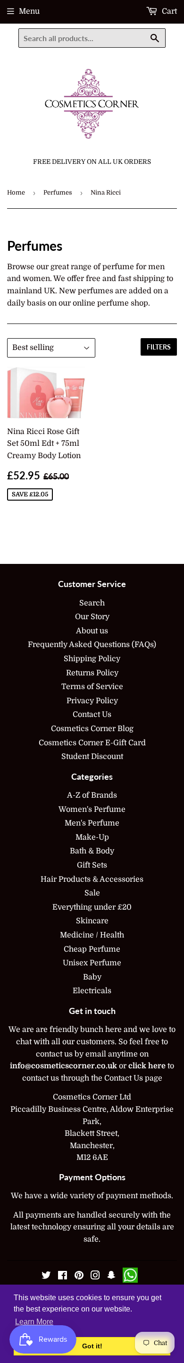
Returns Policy (92, 673)
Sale (92, 893)
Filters (159, 347)
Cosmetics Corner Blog (92, 728)
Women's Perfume (92, 809)
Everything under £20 (92, 907)
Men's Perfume (92, 823)
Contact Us (92, 714)
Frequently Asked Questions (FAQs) (92, 644)
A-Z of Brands (92, 795)
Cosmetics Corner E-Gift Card (92, 743)
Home (16, 192)
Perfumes (57, 192)
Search (92, 603)
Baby (92, 977)
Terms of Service (92, 686)
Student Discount (92, 756)
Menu (29, 11)
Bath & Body (92, 851)
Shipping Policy (92, 659)
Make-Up (92, 837)
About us (92, 631)
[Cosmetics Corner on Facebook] (62, 1276)
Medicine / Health (92, 935)
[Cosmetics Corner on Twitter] (46, 1276)
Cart (168, 11)
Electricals (92, 991)
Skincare (92, 921)
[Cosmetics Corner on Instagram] (95, 1276)
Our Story (92, 617)
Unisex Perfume (92, 963)
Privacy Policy (92, 701)
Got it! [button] (92, 1346)
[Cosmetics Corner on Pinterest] (79, 1276)
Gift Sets (92, 865)
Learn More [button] (34, 1322)
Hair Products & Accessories (92, 879)
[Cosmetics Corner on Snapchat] (111, 1276)
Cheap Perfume (92, 949)
